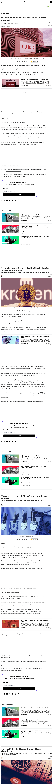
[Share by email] (19, 61)
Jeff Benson (6, 757)
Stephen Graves (7, 275)
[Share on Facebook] (22, 61)
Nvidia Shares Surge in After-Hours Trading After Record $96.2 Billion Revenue (35, 237)
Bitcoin (43, 65)
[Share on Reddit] (24, 61)
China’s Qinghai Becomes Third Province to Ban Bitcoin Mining (34, 621)
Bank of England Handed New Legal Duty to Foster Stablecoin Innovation (33, 226)
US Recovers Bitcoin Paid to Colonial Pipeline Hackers (34, 79)
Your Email (5, 188)
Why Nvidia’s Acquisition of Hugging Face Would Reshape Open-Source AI (35, 214)
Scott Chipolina (7, 26)
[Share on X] (15, 61)
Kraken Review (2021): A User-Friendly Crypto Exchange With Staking (35, 337)
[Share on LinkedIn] (17, 61)
